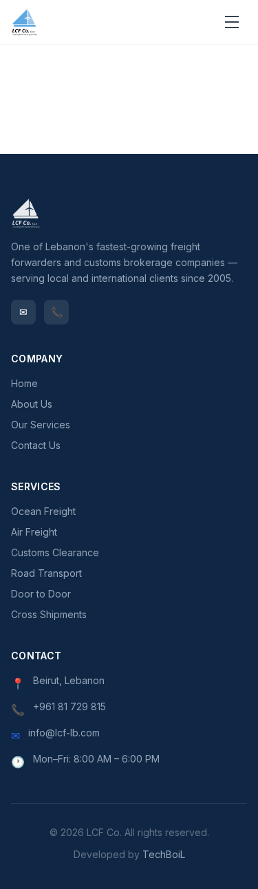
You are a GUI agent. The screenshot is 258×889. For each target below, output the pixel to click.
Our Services (40, 424)
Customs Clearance (55, 552)
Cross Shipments (49, 614)
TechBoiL (163, 854)
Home (24, 383)
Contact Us (36, 445)
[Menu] (232, 22)
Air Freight (34, 532)
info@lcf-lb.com (64, 732)
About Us (31, 404)
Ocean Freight (43, 511)
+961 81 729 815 (69, 706)
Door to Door (41, 594)
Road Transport (46, 573)
